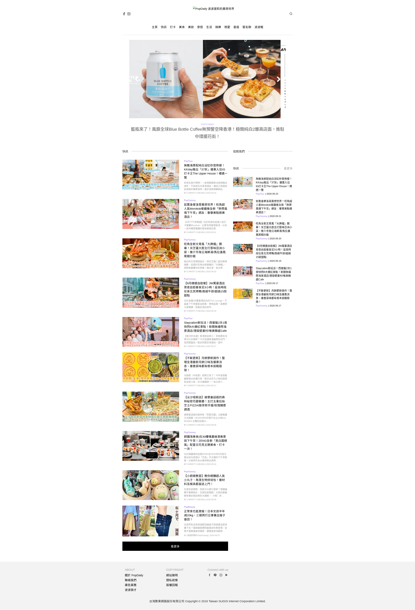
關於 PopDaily (134, 575)
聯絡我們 (130, 580)
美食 (182, 27)
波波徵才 (130, 590)
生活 (209, 27)
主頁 (155, 27)
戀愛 (227, 27)
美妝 (191, 27)
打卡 (173, 27)
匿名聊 (247, 27)
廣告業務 (130, 585)
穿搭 (200, 27)
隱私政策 (172, 580)
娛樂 (218, 27)
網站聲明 (172, 575)
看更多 (288, 168)
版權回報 (172, 585)
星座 (236, 27)
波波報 (259, 27)
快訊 (164, 27)
